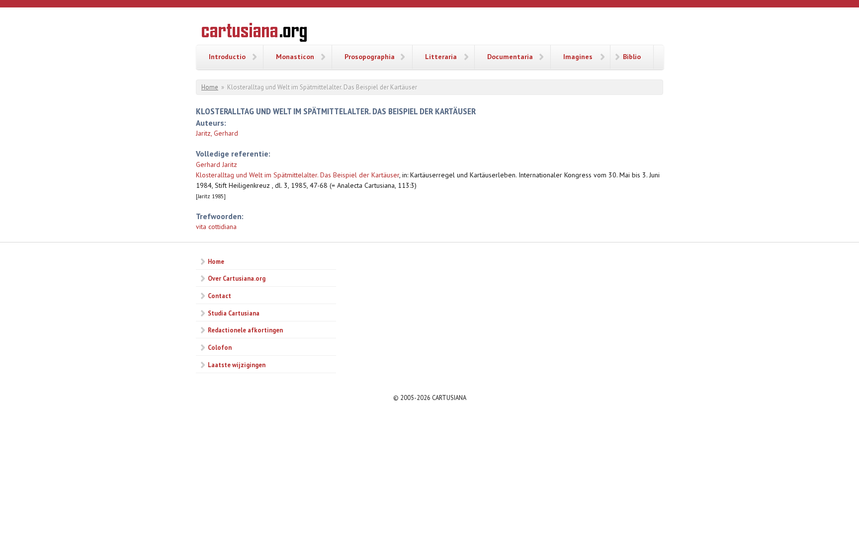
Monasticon (295, 56)
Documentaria (510, 56)
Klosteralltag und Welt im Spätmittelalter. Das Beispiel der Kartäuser (297, 174)
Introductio (227, 56)
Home (209, 87)
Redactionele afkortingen (245, 330)
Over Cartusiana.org (236, 278)
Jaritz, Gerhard (217, 133)
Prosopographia (369, 56)
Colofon (220, 347)
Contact (219, 296)
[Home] (254, 34)
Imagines (578, 56)
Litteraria (441, 56)
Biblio (632, 56)
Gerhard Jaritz (216, 164)
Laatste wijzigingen (236, 365)
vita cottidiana (216, 226)
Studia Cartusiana (233, 313)
